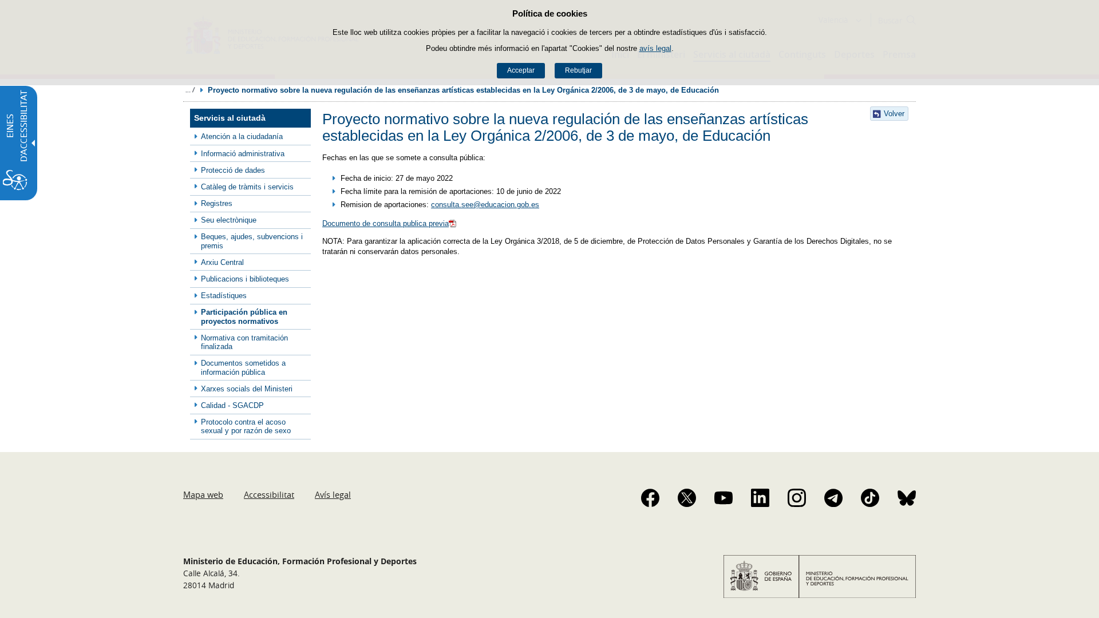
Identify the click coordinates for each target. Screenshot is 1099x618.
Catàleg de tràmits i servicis (247, 187)
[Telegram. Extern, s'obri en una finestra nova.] (833, 498)
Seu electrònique (228, 220)
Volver (894, 113)
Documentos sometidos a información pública (243, 367)
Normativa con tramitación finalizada (244, 342)
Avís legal (333, 494)
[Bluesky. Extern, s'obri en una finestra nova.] (907, 498)
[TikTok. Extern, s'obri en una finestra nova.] (870, 498)
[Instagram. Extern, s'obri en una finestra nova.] (797, 498)
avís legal (655, 48)
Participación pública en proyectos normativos (244, 316)
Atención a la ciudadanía (242, 136)
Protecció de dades (233, 170)
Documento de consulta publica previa (385, 223)
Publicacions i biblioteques (245, 279)
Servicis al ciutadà (230, 118)
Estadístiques (224, 295)
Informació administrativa (242, 153)
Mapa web (203, 494)
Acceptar (521, 70)
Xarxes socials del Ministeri (246, 389)
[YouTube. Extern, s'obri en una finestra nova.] (723, 498)
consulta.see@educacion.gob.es (485, 204)
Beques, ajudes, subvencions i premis (252, 240)
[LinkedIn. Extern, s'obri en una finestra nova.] (760, 498)
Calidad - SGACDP (232, 405)
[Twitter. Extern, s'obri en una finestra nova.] (687, 498)
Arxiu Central (222, 262)
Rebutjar (578, 70)
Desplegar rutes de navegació (190, 90)
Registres (216, 203)
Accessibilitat (269, 494)
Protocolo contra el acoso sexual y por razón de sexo (246, 426)
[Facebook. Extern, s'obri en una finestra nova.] (650, 498)
